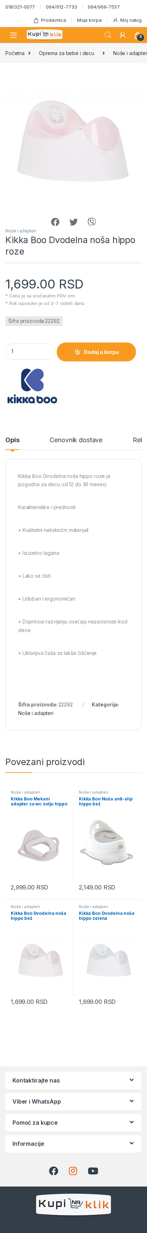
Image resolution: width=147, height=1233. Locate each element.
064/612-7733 (61, 7)
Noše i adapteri (20, 230)
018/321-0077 (20, 7)
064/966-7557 (104, 7)
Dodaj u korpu (101, 352)
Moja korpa (89, 20)
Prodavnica (53, 20)
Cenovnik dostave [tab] (76, 440)
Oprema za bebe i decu (66, 53)
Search (108, 35)
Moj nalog (131, 20)
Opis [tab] (12, 440)
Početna (15, 53)
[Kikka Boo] (32, 385)
